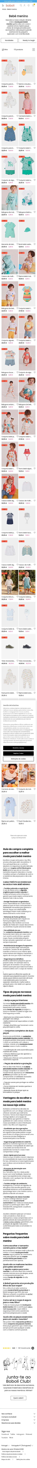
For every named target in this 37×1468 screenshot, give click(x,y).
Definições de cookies (18, 759)
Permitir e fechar (18, 748)
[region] (18, 732)
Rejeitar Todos (18, 753)
